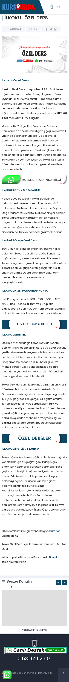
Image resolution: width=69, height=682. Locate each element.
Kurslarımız (15, 29)
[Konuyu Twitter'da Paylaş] (51, 29)
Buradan (54, 557)
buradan (55, 531)
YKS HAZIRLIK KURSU (34, 630)
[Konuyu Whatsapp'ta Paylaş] (55, 29)
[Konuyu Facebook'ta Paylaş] (46, 29)
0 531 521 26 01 (34, 659)
